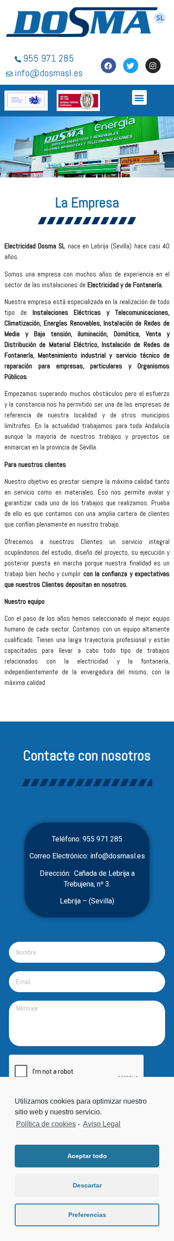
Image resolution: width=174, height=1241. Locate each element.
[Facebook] (108, 65)
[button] (139, 97)
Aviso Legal (101, 1124)
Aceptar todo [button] (87, 1155)
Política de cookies (46, 1124)
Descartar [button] (87, 1185)
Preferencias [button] (87, 1214)
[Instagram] (153, 65)
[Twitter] (130, 65)
